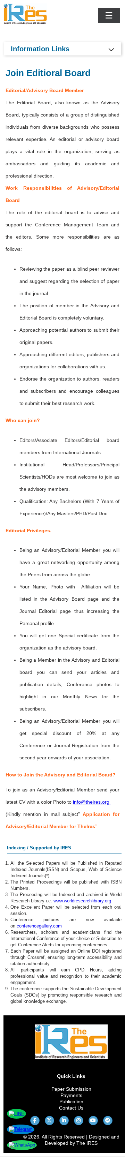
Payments (71, 1095)
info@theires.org (91, 802)
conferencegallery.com (39, 926)
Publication (71, 1101)
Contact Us (71, 1108)
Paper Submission (71, 1089)
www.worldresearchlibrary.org (82, 900)
